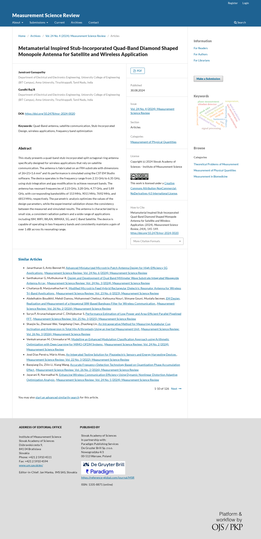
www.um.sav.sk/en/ (31, 465)
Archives (76, 22)
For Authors (201, 54)
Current (59, 22)
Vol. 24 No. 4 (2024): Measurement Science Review (75, 36)
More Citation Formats (146, 241)
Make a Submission (208, 78)
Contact (93, 22)
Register (233, 3)
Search (241, 22)
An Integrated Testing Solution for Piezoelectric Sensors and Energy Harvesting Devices (121, 354)
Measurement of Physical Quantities (153, 142)
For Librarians (202, 60)
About (16, 22)
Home (21, 36)
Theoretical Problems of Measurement (216, 164)
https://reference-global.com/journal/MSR (107, 477)
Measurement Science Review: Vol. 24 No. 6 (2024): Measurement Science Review (95, 273)
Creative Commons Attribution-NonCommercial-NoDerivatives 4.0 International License (153, 188)
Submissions (38, 22)
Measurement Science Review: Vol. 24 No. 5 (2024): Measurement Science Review (107, 380)
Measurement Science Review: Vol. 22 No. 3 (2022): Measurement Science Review (78, 359)
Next (174, 388)
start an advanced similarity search (57, 397)
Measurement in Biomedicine (211, 176)
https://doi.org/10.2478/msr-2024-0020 (50, 113)
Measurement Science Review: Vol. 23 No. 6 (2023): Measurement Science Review (107, 293)
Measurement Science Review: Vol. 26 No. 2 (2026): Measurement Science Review (87, 370)
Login (245, 3)
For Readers (201, 48)
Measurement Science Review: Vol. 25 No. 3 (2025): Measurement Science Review (84, 319)
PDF (139, 70)
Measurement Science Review (46, 15)
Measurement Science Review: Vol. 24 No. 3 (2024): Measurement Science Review (98, 283)
